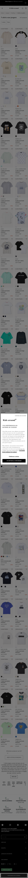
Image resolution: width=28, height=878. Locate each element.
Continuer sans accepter (20, 415)
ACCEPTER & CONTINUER (14, 460)
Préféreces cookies (14, 456)
